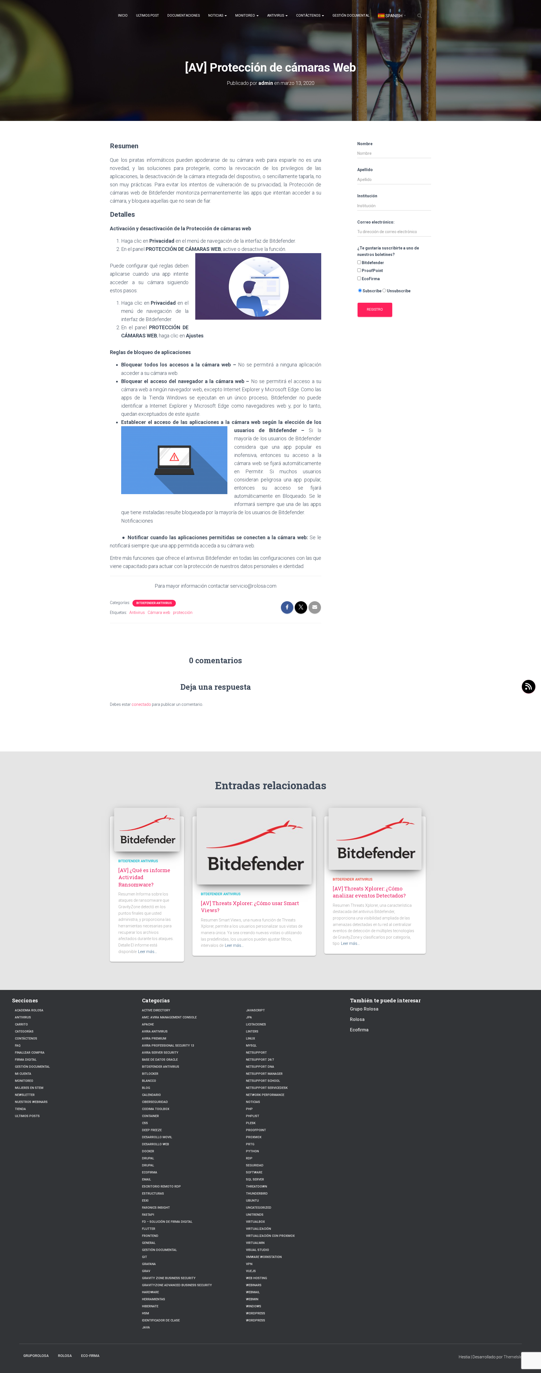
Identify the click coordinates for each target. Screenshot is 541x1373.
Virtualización (258, 1229)
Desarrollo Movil (157, 1137)
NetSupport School (263, 1081)
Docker (148, 1151)
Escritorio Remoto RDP (161, 1186)
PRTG (250, 1144)
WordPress (255, 1320)
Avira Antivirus (155, 1031)
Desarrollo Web (155, 1144)
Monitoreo (245, 15)
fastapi (148, 1215)
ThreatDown (256, 1186)
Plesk (251, 1123)
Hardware (150, 1292)
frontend (150, 1236)
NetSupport (256, 1052)
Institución (367, 196)
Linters (252, 1031)
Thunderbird (257, 1193)
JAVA (146, 1327)
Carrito (21, 1024)
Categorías (24, 1031)
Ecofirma (149, 1172)
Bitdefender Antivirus (154, 603)
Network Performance (265, 1095)
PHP (249, 1109)
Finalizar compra (30, 1052)
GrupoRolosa (36, 1356)
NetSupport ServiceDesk (267, 1088)
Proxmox (253, 1137)
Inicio (123, 15)
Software (254, 1172)
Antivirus (276, 15)
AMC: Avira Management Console (169, 1017)
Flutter (148, 1229)
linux (250, 1038)
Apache (148, 1024)
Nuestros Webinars (31, 1102)
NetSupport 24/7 (260, 1060)
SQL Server (255, 1179)
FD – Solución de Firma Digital (167, 1222)
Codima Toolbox (155, 1109)
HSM (145, 1313)
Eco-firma (90, 1356)
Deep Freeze (152, 1130)
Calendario (151, 1095)
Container (150, 1116)
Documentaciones (183, 15)
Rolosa (357, 1019)
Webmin (252, 1299)
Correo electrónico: (375, 222)
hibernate (150, 1306)
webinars (253, 1285)
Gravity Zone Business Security (169, 1278)
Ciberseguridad (155, 1102)
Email (146, 1179)
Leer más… (147, 951)
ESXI (145, 1200)
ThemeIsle (513, 1357)
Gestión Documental (350, 15)
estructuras (153, 1193)
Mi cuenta (23, 1074)
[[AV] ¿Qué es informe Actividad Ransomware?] (147, 829)
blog (146, 1088)
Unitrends (254, 1215)
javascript (255, 1010)
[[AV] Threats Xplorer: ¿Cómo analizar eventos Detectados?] (375, 838)
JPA (249, 1017)
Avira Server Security (160, 1052)
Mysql (251, 1045)
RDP (249, 1158)
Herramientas (153, 1299)
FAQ (18, 1045)
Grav (146, 1271)
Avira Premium (154, 1038)
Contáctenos (308, 15)
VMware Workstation (264, 1257)
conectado (141, 704)
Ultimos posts (27, 1116)
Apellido (365, 169)
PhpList (252, 1116)
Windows (253, 1306)
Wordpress (255, 1313)
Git (144, 1257)
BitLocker (150, 1074)
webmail (253, 1292)
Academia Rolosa (29, 1010)
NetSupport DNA (260, 1067)
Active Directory (156, 1010)
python (252, 1151)
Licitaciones (256, 1024)
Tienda (20, 1109)
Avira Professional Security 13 (168, 1045)
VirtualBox (255, 1222)
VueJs (251, 1271)
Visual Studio (257, 1250)
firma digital (26, 1060)
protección (182, 612)
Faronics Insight (156, 1208)
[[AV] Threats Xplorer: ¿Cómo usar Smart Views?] (254, 846)
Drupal (148, 1158)
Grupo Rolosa (364, 1009)
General (149, 1243)
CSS (145, 1123)
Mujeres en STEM (29, 1088)
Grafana (149, 1264)
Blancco (149, 1081)
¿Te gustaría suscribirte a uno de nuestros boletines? (388, 251)
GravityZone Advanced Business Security (177, 1285)
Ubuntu (252, 1200)
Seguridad (254, 1165)
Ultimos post (147, 15)
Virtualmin (255, 1243)
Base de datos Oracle (160, 1060)
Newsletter (25, 1095)
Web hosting (256, 1278)
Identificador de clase (161, 1320)
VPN (249, 1264)
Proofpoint (256, 1130)
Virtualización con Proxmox (270, 1236)
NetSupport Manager (264, 1074)
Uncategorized (258, 1208)
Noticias (216, 15)
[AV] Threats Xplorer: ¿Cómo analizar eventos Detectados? (369, 892)
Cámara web (159, 612)
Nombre (365, 143)
